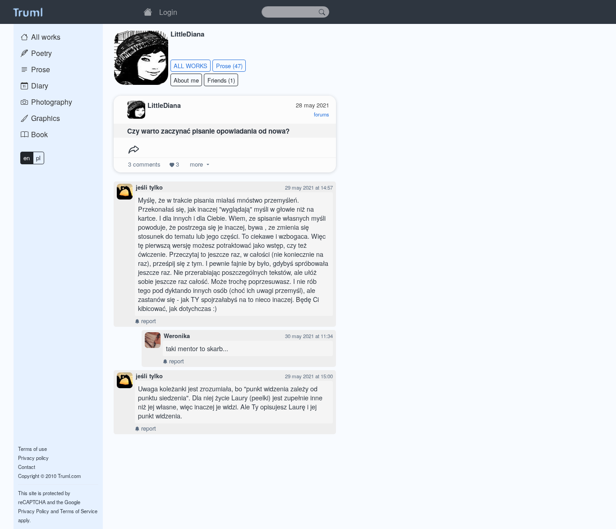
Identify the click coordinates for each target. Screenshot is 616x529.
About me (186, 80)
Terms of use (32, 448)
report (147, 320)
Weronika (177, 336)
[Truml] (27, 12)
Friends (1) (221, 80)
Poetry (40, 53)
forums (321, 114)
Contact (26, 466)
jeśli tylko (149, 187)
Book (38, 134)
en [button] (26, 157)
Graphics (44, 118)
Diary (38, 85)
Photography (50, 102)
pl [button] (38, 157)
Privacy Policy (33, 511)
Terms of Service (78, 511)
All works (44, 37)
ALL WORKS (190, 65)
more (196, 164)
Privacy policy (33, 457)
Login (168, 11)
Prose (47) (229, 65)
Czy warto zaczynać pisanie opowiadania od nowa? (208, 130)
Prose (39, 69)
